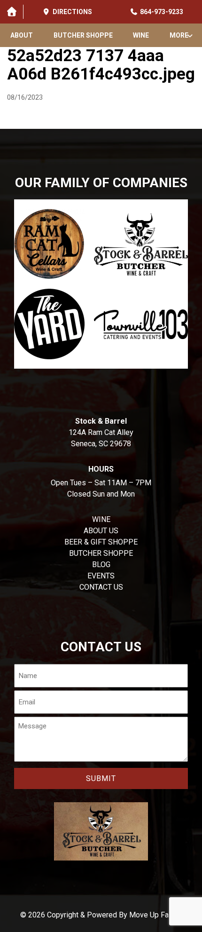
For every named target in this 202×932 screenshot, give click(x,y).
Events (101, 575)
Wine (141, 35)
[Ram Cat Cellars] (49, 244)
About (21, 35)
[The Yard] (49, 324)
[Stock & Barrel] (141, 244)
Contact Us (101, 587)
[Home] (11, 11)
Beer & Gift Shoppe (101, 541)
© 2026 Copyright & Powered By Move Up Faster (101, 914)
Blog (101, 564)
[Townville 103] (141, 324)
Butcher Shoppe (83, 35)
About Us (101, 530)
